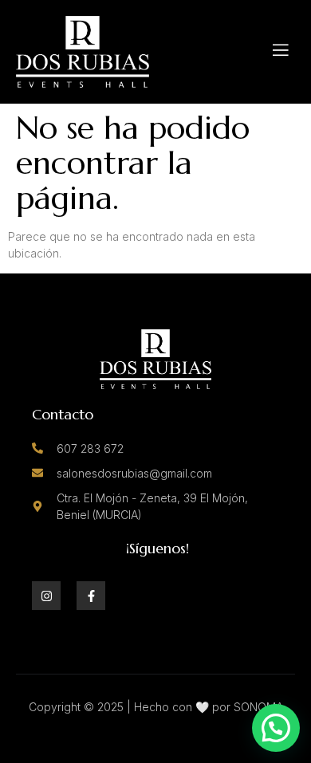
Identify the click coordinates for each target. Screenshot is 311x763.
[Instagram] (46, 595)
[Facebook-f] (91, 595)
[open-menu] (280, 52)
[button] (276, 728)
